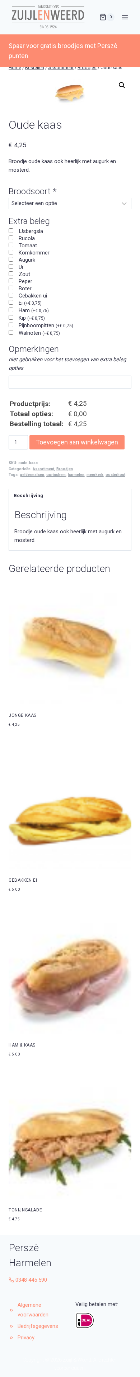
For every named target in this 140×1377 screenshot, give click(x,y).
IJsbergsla (31, 231)
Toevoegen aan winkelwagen (77, 442)
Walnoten (39, 333)
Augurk (27, 260)
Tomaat (28, 245)
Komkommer (34, 252)
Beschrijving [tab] (28, 495)
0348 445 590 (31, 1280)
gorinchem (56, 474)
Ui (21, 267)
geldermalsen (32, 474)
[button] (122, 85)
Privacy (26, 1337)
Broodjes (64, 469)
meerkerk (95, 474)
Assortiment (43, 469)
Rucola (27, 238)
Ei (30, 303)
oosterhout (115, 474)
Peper (25, 281)
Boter (25, 288)
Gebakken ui (33, 295)
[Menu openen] (124, 17)
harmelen (76, 474)
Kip (32, 318)
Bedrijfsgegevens (39, 1326)
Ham (34, 310)
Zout (24, 274)
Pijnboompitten (46, 325)
